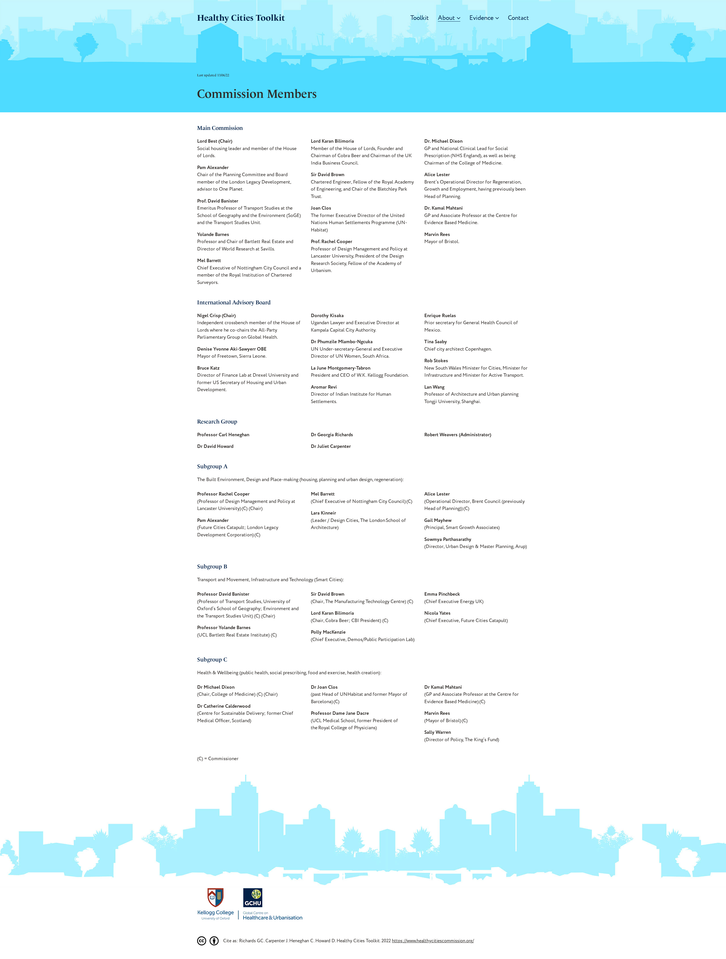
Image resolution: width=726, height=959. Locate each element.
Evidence (481, 18)
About (446, 18)
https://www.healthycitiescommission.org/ (433, 941)
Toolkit (419, 18)
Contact (518, 18)
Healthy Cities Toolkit (241, 18)
